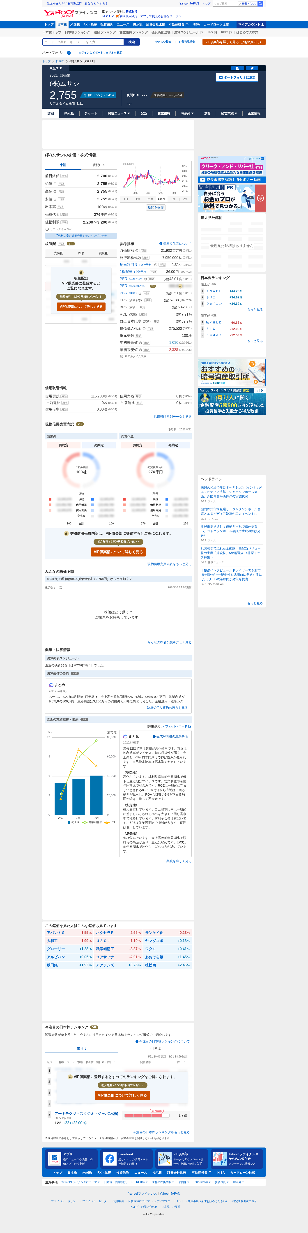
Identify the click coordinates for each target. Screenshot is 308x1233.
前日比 (82, 1048)
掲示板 (138, 24)
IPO (210, 32)
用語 (64, 176)
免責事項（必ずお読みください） (208, 1201)
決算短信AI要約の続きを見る (167, 707)
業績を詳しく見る (179, 861)
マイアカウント (249, 24)
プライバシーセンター (95, 1201)
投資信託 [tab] (220, 1182)
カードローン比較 (216, 24)
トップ (49, 24)
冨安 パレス (249, 3)
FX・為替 (90, 24)
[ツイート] (252, 68)
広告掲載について (139, 1201)
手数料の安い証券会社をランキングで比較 (81, 235)
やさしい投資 (163, 41)
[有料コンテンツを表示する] (180, 286)
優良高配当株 (161, 32)
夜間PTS (99, 165)
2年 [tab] (185, 199)
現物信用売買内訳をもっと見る (169, 564)
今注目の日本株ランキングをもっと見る (161, 1132)
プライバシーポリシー (64, 1201)
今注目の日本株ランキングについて (164, 1041)
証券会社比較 (155, 24)
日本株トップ (51, 32)
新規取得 (131, 11)
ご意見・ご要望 (170, 1206)
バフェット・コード (175, 726)
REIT (224, 32)
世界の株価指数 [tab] (161, 1182)
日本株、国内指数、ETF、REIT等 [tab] (124, 1182)
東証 (63, 165)
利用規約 (118, 1201)
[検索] (260, 4)
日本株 (62, 24)
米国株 (75, 24)
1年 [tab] (173, 199)
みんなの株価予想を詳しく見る (169, 642)
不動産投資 (176, 24)
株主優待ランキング (134, 32)
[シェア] (237, 68)
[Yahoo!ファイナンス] (71, 11)
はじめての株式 (247, 32)
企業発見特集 (187, 41)
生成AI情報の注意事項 (172, 736)
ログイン (108, 16)
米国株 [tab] (182, 1182)
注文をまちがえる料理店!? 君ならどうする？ (77, 3)
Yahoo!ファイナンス (142, 1193)
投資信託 (107, 24)
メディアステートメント (169, 1201)
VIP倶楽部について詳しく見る (81, 306)
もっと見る (255, 309)
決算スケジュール (186, 32)
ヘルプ (206, 3)
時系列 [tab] (237, 1182)
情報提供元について (177, 243)
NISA (196, 24)
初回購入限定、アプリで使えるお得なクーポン (150, 16)
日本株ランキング (77, 32)
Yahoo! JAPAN (189, 3)
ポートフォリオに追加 (239, 77)
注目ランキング (105, 32)
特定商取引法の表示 (244, 1201)
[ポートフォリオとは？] (68, 52)
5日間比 (155, 1048)
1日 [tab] (126, 199)
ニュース (123, 24)
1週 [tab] (138, 199)
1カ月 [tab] (149, 199)
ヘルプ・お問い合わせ (143, 1206)
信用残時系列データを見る (173, 416)
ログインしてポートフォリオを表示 (100, 52)
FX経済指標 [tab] (201, 1182)
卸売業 (65, 75)
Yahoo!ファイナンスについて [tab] (79, 1182)
